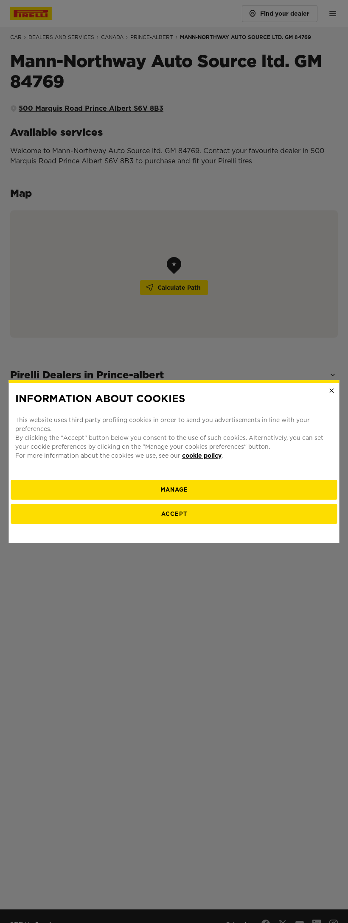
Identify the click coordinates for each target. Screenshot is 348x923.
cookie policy (202, 455)
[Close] (332, 390)
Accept (174, 514)
